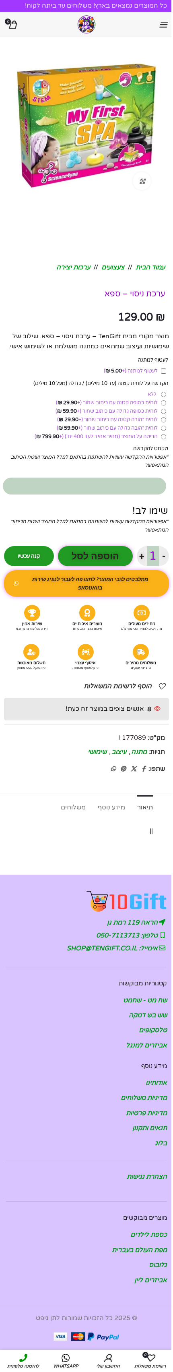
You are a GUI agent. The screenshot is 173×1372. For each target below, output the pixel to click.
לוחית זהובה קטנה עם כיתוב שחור (107, 419)
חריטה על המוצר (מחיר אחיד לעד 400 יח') (96, 436)
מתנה (139, 752)
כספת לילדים (148, 1235)
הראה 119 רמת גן (133, 923)
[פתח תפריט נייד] (163, 25)
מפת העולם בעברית (139, 1250)
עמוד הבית (150, 267)
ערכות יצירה (73, 267)
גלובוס (158, 1265)
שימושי (97, 752)
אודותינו (156, 1083)
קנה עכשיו (29, 556)
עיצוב (118, 752)
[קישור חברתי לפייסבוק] (143, 769)
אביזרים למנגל (146, 1045)
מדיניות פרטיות (146, 1113)
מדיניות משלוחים (144, 1098)
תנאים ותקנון (149, 1128)
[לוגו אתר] (86, 24)
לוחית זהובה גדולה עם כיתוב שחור (107, 428)
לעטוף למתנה (131, 371)
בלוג (161, 1143)
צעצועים (112, 267)
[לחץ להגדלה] (142, 181)
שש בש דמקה (148, 1015)
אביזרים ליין (150, 1280)
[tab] (145, 806)
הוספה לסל (95, 556)
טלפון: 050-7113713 (127, 935)
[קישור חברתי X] (133, 769)
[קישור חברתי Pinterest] (123, 769)
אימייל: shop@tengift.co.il (113, 948)
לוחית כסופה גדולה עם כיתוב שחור (107, 411)
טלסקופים (153, 1030)
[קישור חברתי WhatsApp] (113, 769)
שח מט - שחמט (145, 1000)
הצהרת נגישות (147, 1177)
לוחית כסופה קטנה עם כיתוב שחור (107, 402)
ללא (153, 394)
